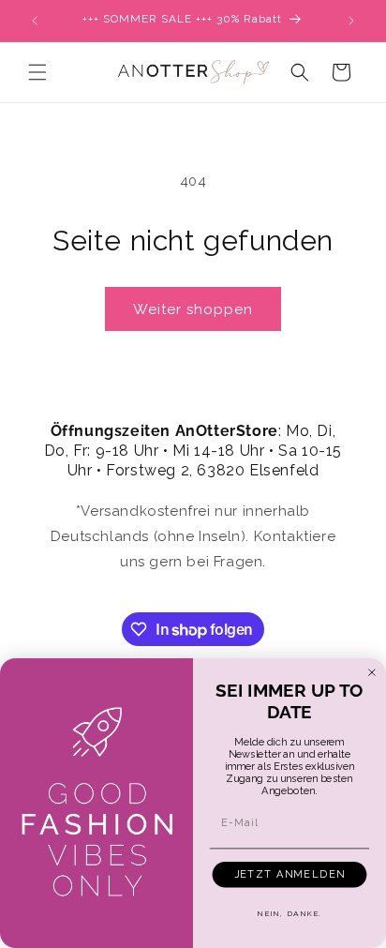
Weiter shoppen (193, 309)
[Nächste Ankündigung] (351, 20)
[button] (37, 72)
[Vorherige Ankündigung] (34, 20)
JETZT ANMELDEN (290, 874)
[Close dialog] (371, 672)
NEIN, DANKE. (289, 913)
